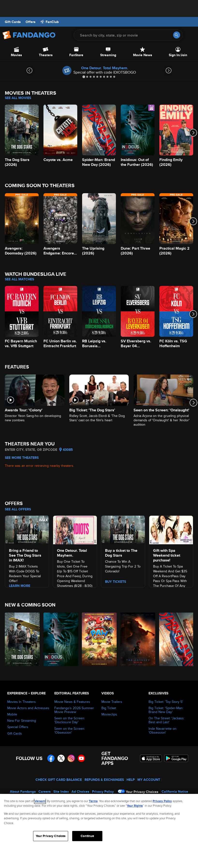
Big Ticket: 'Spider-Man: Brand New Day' (165, 710)
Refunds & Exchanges (104, 779)
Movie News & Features (72, 701)
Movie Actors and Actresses (28, 708)
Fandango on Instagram (71, 758)
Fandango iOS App (151, 758)
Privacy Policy (103, 791)
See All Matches (19, 279)
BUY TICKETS (115, 581)
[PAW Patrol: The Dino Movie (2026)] (98, 639)
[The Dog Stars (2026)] (21, 639)
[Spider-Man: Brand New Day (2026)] (175, 639)
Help (131, 779)
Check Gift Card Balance (58, 779)
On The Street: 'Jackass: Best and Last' (166, 720)
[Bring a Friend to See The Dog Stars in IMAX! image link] (27, 529)
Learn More (19, 585)
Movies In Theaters (21, 701)
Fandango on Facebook (51, 758)
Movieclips (109, 714)
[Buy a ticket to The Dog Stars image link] (123, 529)
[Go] (176, 34)
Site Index (61, 791)
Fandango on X (61, 758)
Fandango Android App (176, 758)
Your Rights (135, 805)
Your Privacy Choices (142, 792)
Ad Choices (80, 791)
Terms (93, 801)
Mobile (12, 714)
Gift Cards (13, 22)
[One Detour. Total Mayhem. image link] (75, 529)
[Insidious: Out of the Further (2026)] (60, 639)
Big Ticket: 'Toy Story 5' (165, 701)
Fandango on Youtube (81, 758)
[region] (99, 819)
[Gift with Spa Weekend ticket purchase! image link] (171, 529)
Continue (87, 836)
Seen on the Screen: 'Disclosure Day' (69, 720)
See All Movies (18, 97)
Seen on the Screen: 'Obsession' (69, 730)
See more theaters (22, 457)
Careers (44, 791)
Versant (40, 801)
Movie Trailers (111, 701)
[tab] (83, 76)
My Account (148, 779)
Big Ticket (108, 708)
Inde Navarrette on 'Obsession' (162, 730)
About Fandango (23, 791)
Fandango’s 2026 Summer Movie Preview (74, 710)
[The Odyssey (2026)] (137, 639)
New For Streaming (21, 720)
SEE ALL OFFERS (18, 509)
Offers (30, 22)
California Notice (175, 791)
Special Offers (17, 726)
